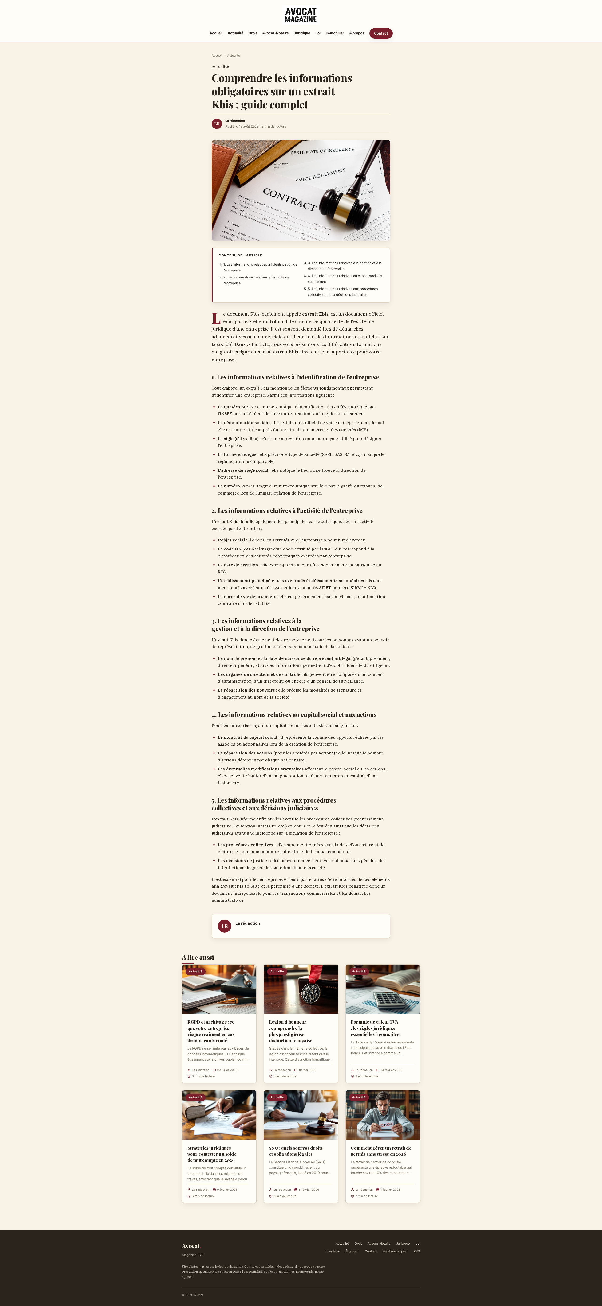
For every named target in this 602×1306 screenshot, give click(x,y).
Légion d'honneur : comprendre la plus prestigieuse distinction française (290, 1031)
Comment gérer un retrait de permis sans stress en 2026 (381, 1151)
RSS (417, 1251)
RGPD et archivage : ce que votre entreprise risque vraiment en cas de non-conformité (210, 1031)
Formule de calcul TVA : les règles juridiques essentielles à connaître (375, 1028)
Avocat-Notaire (275, 33)
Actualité (235, 33)
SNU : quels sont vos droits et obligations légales (296, 1151)
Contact (381, 33)
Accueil (216, 33)
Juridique (302, 33)
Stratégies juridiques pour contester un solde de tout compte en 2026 (211, 1154)
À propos (356, 33)
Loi (318, 33)
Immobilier (335, 33)
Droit (253, 33)
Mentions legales (395, 1251)
